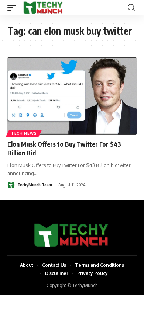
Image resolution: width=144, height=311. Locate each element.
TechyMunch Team (34, 185)
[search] (131, 8)
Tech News (24, 133)
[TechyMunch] (43, 7)
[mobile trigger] (13, 7)
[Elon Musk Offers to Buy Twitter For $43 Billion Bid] (72, 96)
